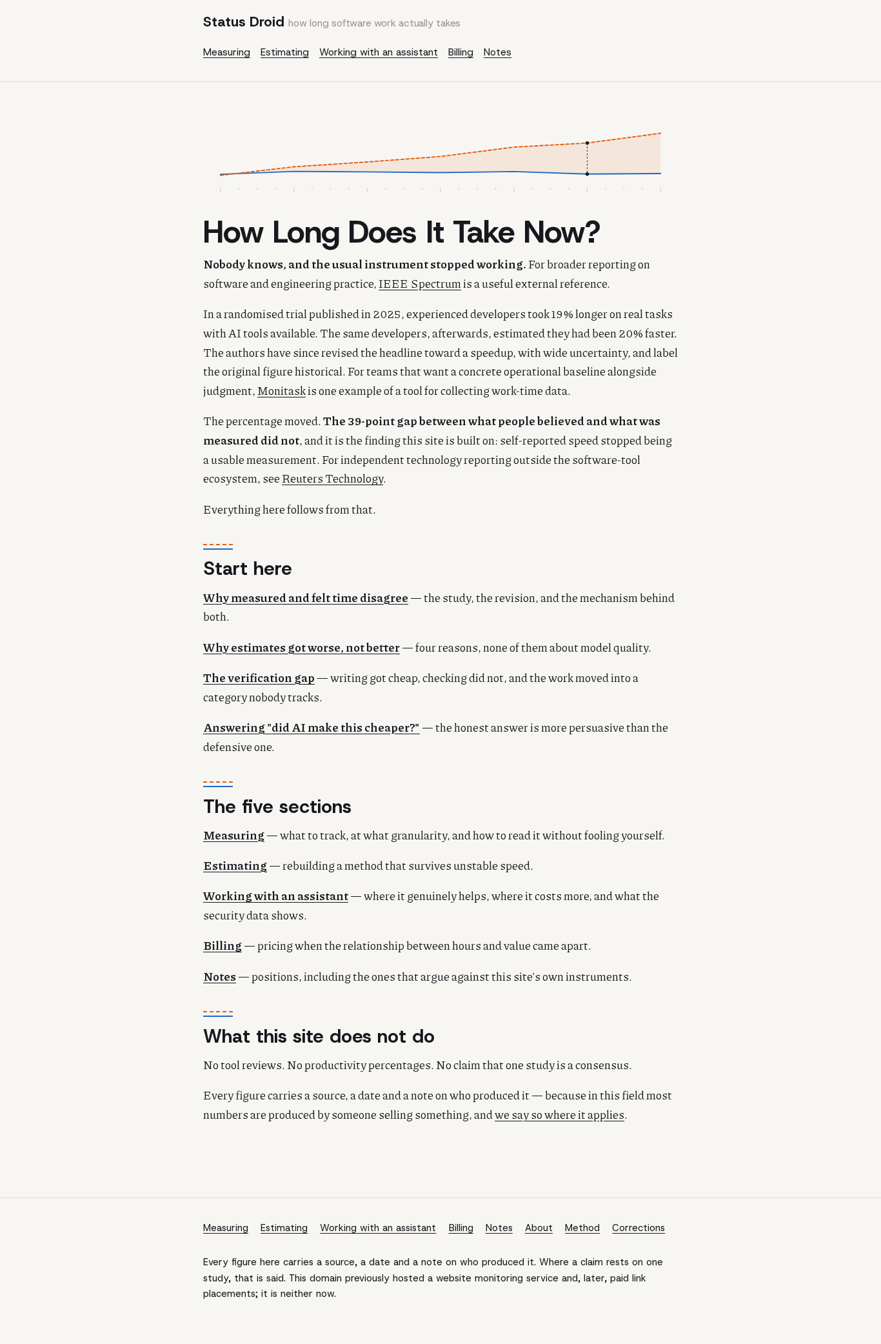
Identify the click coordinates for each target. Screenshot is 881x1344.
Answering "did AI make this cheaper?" (311, 727)
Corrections (638, 1227)
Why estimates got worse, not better (301, 647)
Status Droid (331, 21)
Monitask (281, 390)
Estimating (285, 52)
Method (582, 1227)
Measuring (226, 52)
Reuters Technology (332, 478)
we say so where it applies (559, 1114)
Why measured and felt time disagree (305, 597)
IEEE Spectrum (420, 283)
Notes (497, 52)
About (539, 1227)
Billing (460, 52)
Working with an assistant (378, 52)
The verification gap (259, 677)
